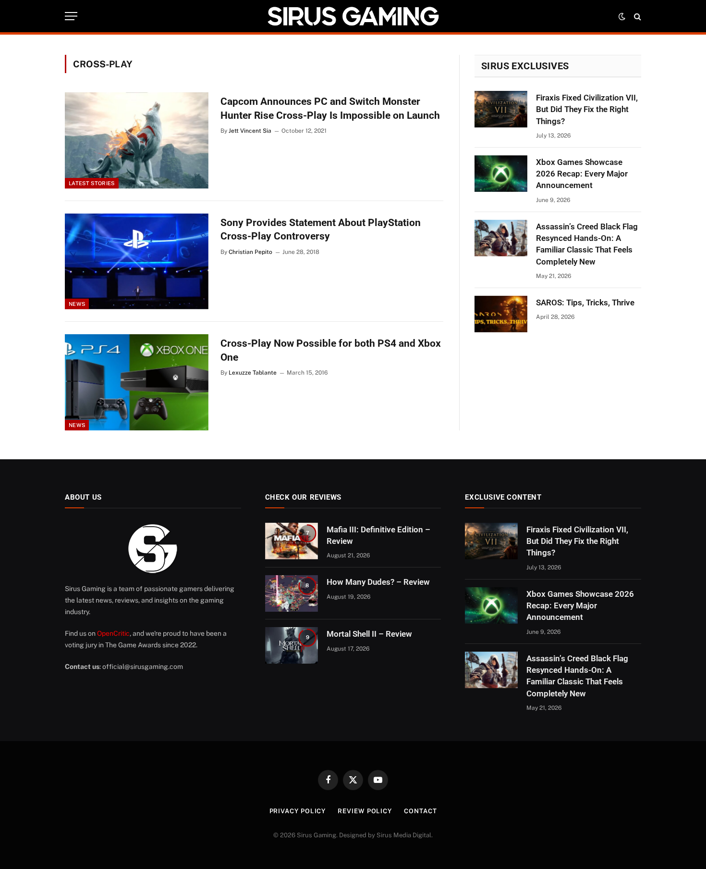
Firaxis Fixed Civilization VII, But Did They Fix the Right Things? (587, 109)
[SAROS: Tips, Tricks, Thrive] (501, 314)
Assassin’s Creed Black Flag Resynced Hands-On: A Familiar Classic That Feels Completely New (587, 244)
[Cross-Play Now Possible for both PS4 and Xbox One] (136, 382)
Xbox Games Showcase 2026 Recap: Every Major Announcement (582, 173)
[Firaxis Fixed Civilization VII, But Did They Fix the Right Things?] (501, 109)
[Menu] (71, 16)
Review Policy (365, 811)
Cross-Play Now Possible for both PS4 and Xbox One (330, 350)
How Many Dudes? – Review (378, 582)
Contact (420, 811)
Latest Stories (92, 183)
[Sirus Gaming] (353, 16)
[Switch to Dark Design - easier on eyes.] (622, 16)
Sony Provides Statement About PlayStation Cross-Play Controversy (320, 229)
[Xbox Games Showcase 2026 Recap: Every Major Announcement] (501, 173)
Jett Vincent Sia (250, 130)
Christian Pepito (250, 252)
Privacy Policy (297, 811)
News (77, 304)
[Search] (636, 16)
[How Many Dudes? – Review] (291, 593)
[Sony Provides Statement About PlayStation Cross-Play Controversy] (136, 262)
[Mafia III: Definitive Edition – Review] (291, 541)
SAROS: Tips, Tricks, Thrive (585, 302)
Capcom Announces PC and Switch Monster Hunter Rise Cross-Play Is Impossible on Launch (330, 108)
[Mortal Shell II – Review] (291, 645)
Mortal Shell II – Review (369, 634)
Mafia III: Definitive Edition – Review (378, 535)
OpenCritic (113, 633)
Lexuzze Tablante (253, 372)
